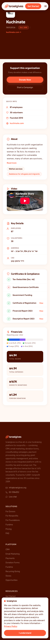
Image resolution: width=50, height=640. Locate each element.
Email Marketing (13, 554)
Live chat (13, 496)
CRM (8, 549)
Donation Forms (13, 562)
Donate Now (25, 80)
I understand (25, 633)
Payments (10, 558)
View (41, 303)
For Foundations (13, 520)
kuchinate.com (17, 123)
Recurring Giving (13, 571)
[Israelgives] (14, 6)
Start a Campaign (25, 87)
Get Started (33, 6)
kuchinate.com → (13, 32)
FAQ (7, 533)
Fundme (9, 524)
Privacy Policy (10, 626)
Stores (8, 576)
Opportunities (12, 580)
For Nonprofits (12, 516)
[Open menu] (45, 6)
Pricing (9, 529)
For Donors (10, 511)
